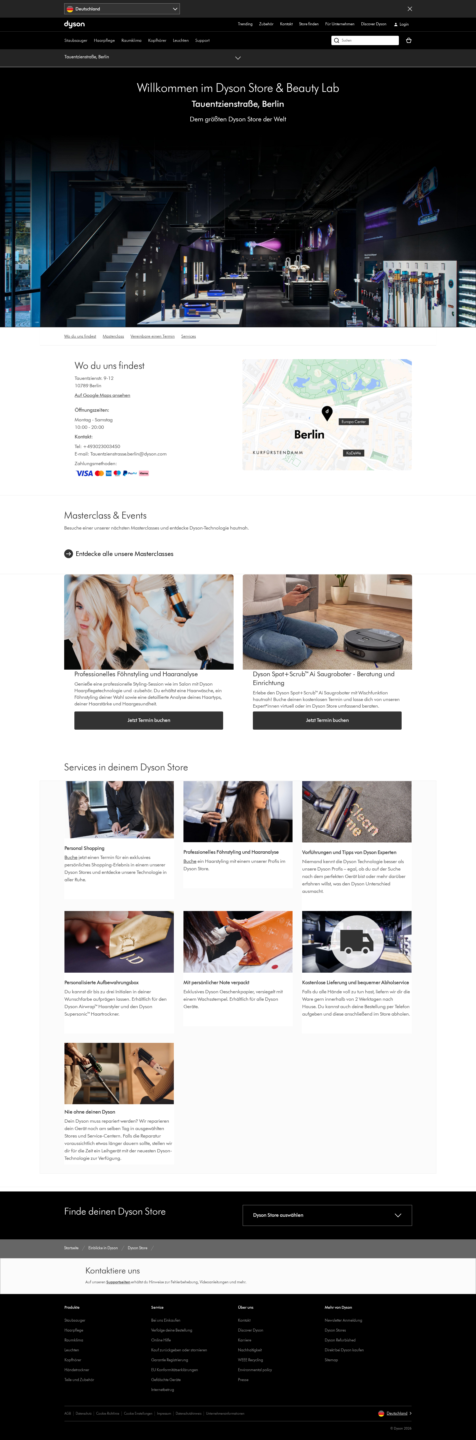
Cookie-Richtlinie (107, 1413)
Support (202, 40)
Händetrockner (76, 1370)
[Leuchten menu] (191, 40)
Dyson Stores (335, 1330)
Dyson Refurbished (340, 1340)
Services (188, 336)
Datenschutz (83, 1413)
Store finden (309, 24)
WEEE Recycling (250, 1360)
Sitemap (331, 1360)
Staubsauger (75, 40)
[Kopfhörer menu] (169, 40)
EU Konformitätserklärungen (174, 1370)
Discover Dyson (373, 24)
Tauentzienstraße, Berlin (86, 56)
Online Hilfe (161, 1340)
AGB (67, 1413)
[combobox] (122, 8)
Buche (70, 857)
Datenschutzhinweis (188, 1413)
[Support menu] (212, 40)
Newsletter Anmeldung (343, 1320)
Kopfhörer (157, 40)
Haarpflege (104, 40)
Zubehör (266, 24)
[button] (395, 1413)
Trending (245, 24)
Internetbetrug (162, 1389)
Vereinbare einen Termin (153, 336)
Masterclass (113, 336)
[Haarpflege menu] (117, 40)
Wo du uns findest (80, 336)
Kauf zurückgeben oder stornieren (179, 1350)
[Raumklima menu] (144, 40)
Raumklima (131, 40)
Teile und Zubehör (79, 1380)
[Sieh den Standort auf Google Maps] (327, 414)
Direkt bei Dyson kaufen (344, 1350)
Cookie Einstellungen (138, 1413)
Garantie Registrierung (169, 1360)
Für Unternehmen (340, 24)
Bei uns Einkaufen (165, 1320)
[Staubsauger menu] (90, 40)
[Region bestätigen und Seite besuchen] (410, 9)
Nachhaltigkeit (250, 1350)
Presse (243, 1380)
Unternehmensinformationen (225, 1413)
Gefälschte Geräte (166, 1380)
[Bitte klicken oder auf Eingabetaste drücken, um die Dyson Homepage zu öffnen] (74, 24)
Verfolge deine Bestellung (171, 1330)
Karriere (244, 1340)
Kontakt (286, 24)
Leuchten (181, 40)
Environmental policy (255, 1370)
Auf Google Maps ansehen (102, 395)
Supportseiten (118, 1282)
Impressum (164, 1413)
